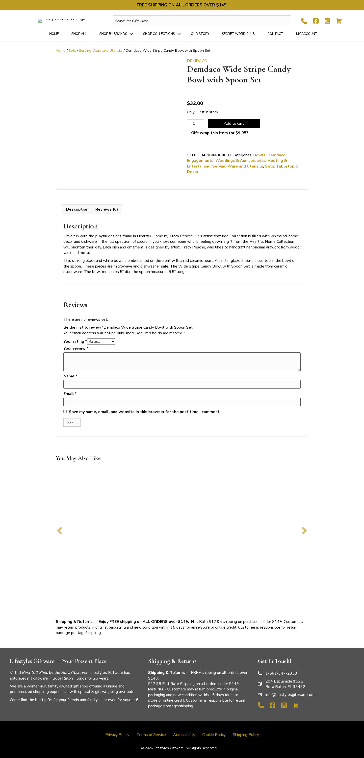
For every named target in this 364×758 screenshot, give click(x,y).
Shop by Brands (113, 34)
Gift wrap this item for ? (219, 133)
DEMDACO (197, 61)
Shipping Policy (246, 734)
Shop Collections (159, 34)
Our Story (200, 34)
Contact (275, 34)
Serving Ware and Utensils (101, 50)
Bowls (259, 155)
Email (70, 393)
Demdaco (276, 155)
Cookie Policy (214, 734)
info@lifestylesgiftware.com (289, 694)
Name (70, 376)
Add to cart (234, 123)
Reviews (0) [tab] (106, 209)
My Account (306, 34)
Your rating (75, 341)
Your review (76, 348)
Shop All (79, 34)
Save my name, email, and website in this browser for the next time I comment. (145, 412)
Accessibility (184, 734)
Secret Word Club (238, 34)
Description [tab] (77, 209)
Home (54, 34)
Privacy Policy (117, 734)
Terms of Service (151, 734)
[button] (131, 34)
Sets (72, 50)
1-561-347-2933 (281, 673)
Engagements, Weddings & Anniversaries (226, 160)
